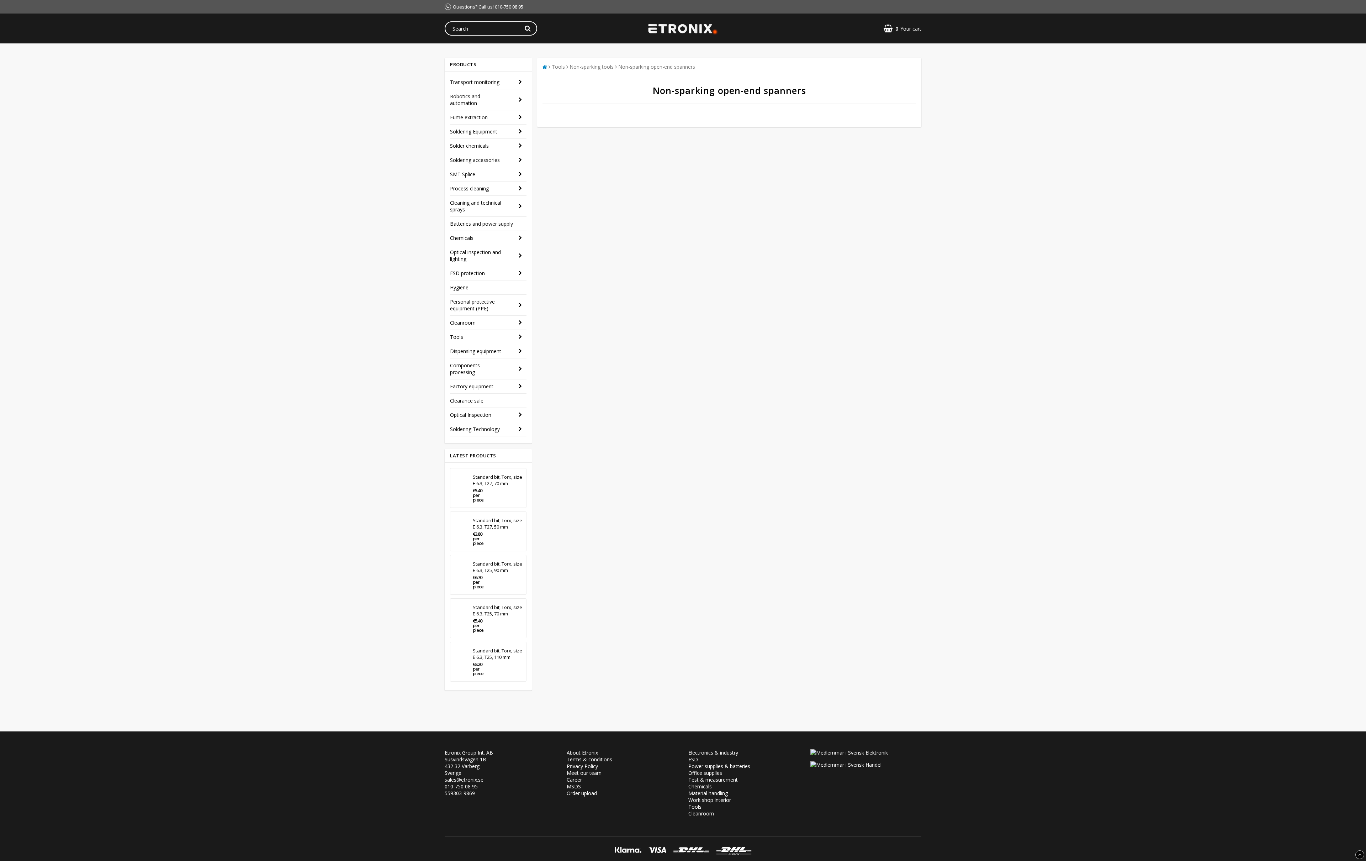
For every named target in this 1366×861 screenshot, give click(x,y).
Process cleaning (469, 188)
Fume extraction (469, 117)
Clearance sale (466, 400)
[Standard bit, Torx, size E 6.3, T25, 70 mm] (460, 618)
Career (574, 779)
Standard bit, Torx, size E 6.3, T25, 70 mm (497, 610)
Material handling (708, 793)
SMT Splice (462, 174)
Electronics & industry (713, 752)
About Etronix (582, 752)
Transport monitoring (474, 82)
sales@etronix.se (464, 779)
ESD (693, 759)
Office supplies (705, 773)
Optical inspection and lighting (475, 255)
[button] (902, 28)
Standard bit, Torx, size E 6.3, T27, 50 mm (497, 523)
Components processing (465, 369)
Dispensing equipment (475, 351)
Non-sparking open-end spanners (656, 66)
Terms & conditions (589, 759)
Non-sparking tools (592, 66)
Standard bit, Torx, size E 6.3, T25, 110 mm (497, 653)
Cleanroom (463, 322)
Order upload (582, 793)
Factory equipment (471, 386)
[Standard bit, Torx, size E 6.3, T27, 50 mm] (460, 531)
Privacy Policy (582, 766)
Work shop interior (709, 800)
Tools (456, 337)
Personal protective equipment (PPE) (472, 305)
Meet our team (584, 773)
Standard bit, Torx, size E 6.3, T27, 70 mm (497, 480)
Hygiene (459, 287)
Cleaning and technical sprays (475, 206)
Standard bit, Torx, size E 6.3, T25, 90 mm (497, 567)
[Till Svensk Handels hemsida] (845, 764)
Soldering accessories (475, 160)
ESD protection (467, 273)
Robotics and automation (465, 99)
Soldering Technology (475, 429)
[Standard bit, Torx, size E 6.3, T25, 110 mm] (460, 661)
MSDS (574, 786)
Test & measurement (713, 779)
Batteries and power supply (481, 223)
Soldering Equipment (473, 131)
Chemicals (461, 238)
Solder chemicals (469, 145)
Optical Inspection (470, 414)
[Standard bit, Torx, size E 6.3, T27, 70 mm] (460, 488)
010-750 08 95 (461, 786)
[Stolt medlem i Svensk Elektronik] (849, 752)
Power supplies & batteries (719, 766)
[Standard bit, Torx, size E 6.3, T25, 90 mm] (460, 575)
